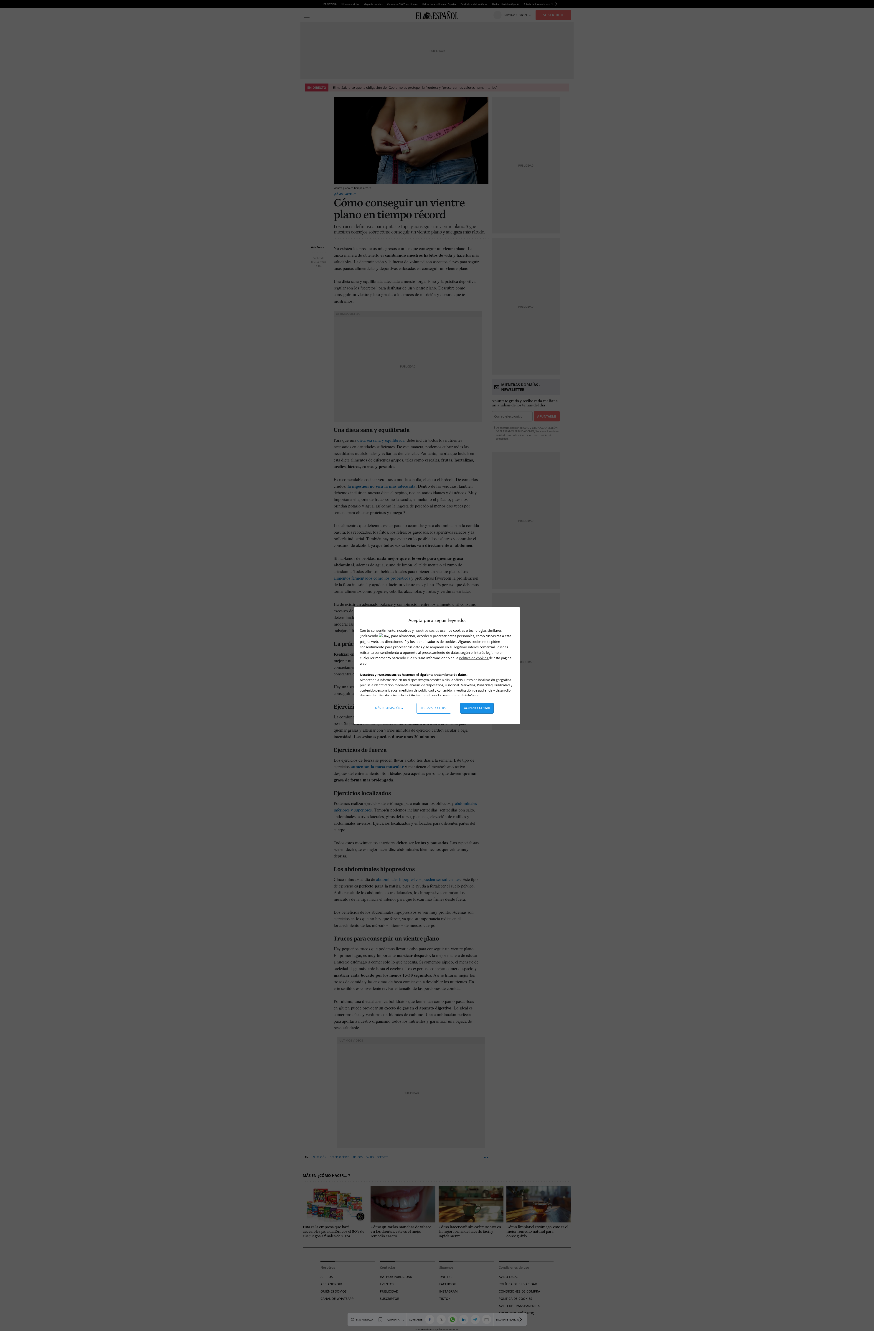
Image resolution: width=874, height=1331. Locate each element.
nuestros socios (427, 630)
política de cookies (474, 658)
